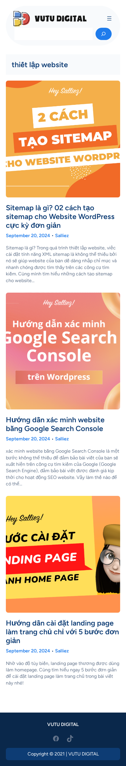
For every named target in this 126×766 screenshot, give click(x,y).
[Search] (104, 34)
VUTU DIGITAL (63, 724)
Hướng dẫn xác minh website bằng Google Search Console (55, 424)
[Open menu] (109, 18)
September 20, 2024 (28, 235)
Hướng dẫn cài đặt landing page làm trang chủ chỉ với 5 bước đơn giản (62, 632)
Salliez (62, 235)
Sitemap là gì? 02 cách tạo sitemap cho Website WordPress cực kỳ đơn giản (60, 216)
